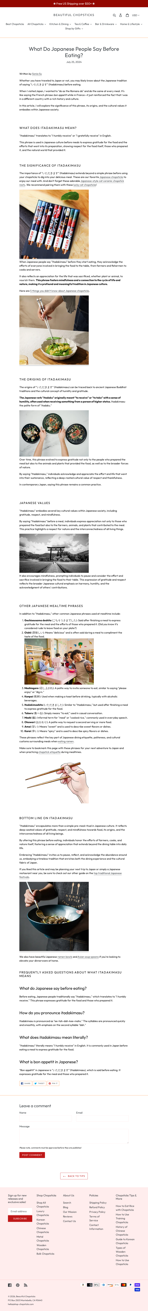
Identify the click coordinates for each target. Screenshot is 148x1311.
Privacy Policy (97, 1212)
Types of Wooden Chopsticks (122, 1251)
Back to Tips (76, 1176)
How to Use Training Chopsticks (122, 1218)
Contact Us (69, 1221)
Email (79, 1112)
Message (24, 1126)
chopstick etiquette (49, 752)
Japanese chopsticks (111, 177)
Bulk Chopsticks (45, 1253)
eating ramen (66, 741)
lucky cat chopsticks (84, 184)
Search (67, 1202)
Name (22, 1112)
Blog (65, 1207)
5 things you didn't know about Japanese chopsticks (59, 290)
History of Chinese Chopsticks (122, 1230)
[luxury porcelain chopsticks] (54, 364)
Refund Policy (97, 1207)
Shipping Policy (98, 1202)
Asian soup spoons (88, 956)
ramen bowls (65, 956)
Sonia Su (37, 73)
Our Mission (70, 1212)
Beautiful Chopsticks (73, 15)
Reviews (67, 1216)
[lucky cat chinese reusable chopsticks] (54, 258)
